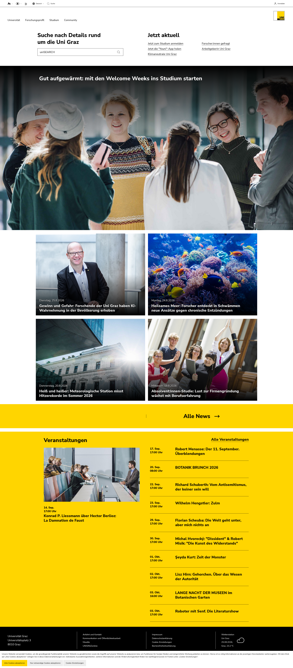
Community (70, 20)
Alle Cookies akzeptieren (14, 663)
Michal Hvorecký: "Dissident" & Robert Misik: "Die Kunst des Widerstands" (209, 541)
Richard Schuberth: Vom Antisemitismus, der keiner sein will (210, 487)
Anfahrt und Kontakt (92, 634)
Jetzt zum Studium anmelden (165, 43)
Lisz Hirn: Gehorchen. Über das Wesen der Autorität (208, 576)
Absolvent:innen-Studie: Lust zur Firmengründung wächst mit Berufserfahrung (195, 393)
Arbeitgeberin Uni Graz (216, 49)
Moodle (86, 642)
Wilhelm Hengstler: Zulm (197, 503)
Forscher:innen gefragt (216, 43)
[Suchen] (118, 52)
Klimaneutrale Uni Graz (162, 54)
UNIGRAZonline (90, 646)
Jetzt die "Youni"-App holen (164, 49)
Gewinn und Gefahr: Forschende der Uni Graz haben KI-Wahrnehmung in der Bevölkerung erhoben (87, 308)
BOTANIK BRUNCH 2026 (196, 467)
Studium (54, 20)
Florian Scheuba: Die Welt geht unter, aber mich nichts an (208, 522)
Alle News (196, 416)
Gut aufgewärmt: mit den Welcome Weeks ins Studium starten (120, 78)
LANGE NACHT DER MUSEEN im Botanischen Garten (203, 595)
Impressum (157, 634)
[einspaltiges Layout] (26, 3)
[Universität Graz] (279, 16)
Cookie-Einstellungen (162, 642)
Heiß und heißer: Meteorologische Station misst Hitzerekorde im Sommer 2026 (81, 393)
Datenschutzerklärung (162, 638)
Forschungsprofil (34, 20)
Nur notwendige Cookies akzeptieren (45, 663)
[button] (9, 3)
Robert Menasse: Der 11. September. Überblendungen (207, 451)
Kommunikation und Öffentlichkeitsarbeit (101, 638)
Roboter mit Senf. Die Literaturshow (207, 611)
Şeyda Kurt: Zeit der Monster (200, 557)
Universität (14, 20)
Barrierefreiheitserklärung (164, 646)
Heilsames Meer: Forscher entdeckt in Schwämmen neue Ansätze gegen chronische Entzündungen (195, 308)
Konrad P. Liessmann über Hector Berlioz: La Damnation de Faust (80, 518)
